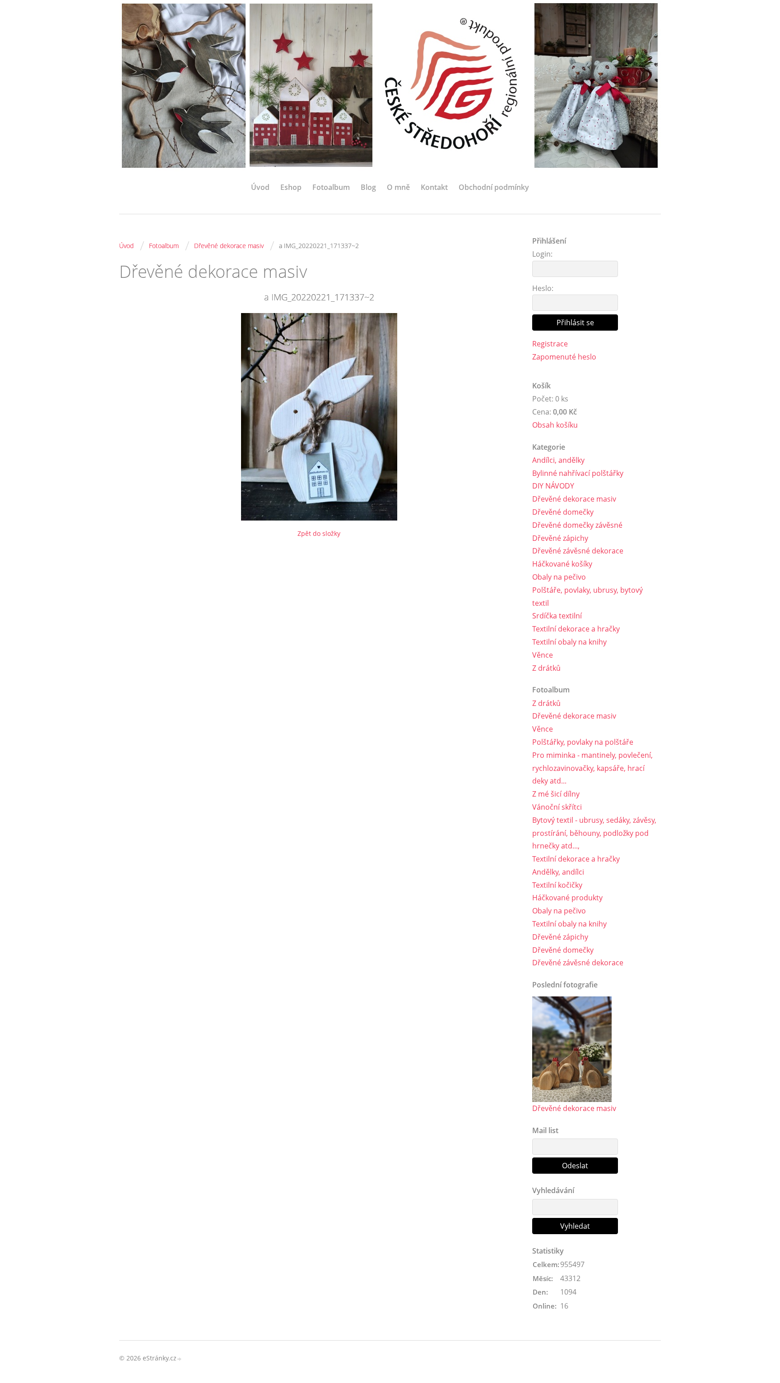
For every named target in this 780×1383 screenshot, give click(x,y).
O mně (398, 187)
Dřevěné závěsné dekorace (577, 551)
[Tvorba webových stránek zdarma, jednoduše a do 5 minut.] (179, 1358)
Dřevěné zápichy (560, 538)
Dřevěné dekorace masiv (229, 245)
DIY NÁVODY (553, 486)
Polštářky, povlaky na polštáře (582, 742)
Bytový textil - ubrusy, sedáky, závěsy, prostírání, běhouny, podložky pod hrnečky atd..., (594, 833)
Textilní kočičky (557, 885)
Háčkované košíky (562, 564)
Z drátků (546, 668)
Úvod (260, 187)
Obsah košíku (555, 425)
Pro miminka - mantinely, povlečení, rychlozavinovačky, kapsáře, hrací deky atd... (592, 768)
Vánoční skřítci (557, 807)
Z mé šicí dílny (556, 794)
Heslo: (542, 288)
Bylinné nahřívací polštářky (577, 473)
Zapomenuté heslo (564, 357)
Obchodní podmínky (494, 187)
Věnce (542, 655)
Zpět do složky (318, 533)
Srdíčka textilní (557, 616)
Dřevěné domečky (563, 512)
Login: (542, 254)
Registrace (550, 344)
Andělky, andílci (558, 872)
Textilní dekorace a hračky (576, 629)
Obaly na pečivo (559, 577)
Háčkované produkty (567, 898)
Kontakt (434, 187)
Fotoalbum (331, 187)
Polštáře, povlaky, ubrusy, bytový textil (587, 596)
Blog (368, 187)
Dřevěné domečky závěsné (577, 525)
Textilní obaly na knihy (569, 642)
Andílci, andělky (558, 460)
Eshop (291, 187)
